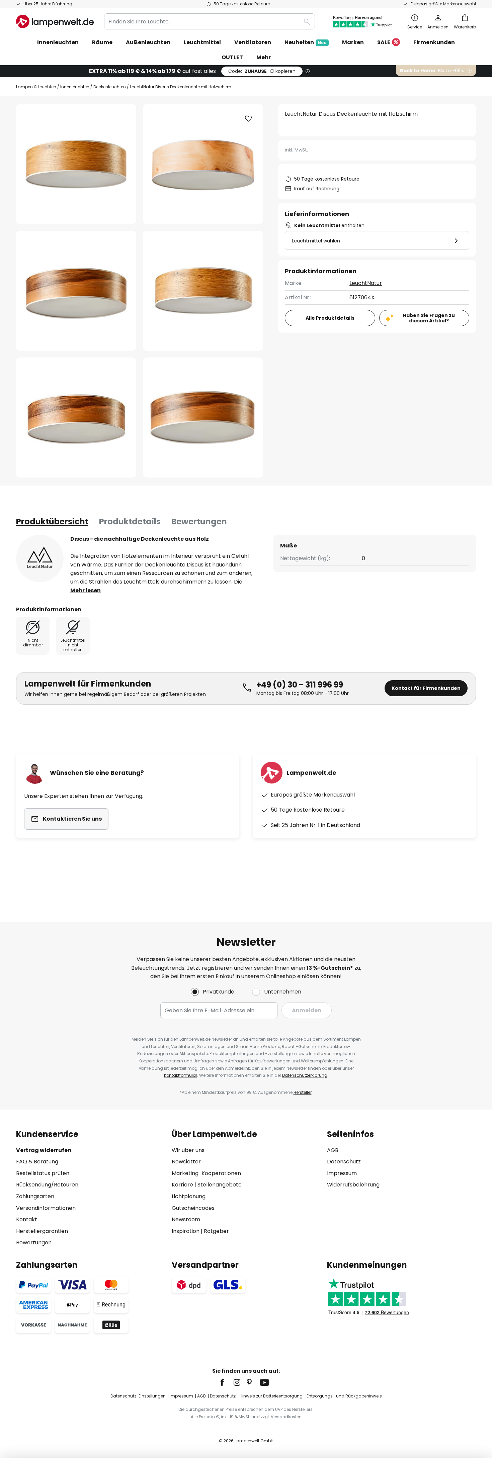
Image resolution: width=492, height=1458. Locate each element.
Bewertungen (199, 521)
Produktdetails (130, 521)
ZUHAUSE (262, 71)
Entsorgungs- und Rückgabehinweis (344, 1396)
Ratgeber (216, 1231)
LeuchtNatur (365, 283)
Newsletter (186, 1161)
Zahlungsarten (35, 1196)
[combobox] (209, 21)
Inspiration (185, 1231)
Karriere (182, 1184)
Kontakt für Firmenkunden (426, 688)
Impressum (342, 1173)
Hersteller (303, 1092)
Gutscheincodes (193, 1208)
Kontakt (26, 1219)
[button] (76, 291)
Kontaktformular (180, 1075)
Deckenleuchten (109, 87)
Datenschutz (344, 1161)
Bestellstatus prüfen (42, 1173)
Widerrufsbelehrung (353, 1184)
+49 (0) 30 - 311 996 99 (299, 684)
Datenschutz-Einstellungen (138, 1396)
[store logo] (55, 21)
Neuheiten (305, 42)
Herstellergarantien (42, 1231)
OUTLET (232, 57)
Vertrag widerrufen (43, 1150)
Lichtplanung (189, 1196)
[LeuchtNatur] (40, 558)
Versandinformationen (46, 1208)
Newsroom (186, 1219)
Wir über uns (188, 1150)
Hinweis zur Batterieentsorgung (271, 1396)
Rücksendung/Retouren (47, 1184)
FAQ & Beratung (37, 1161)
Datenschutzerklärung (304, 1075)
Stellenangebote (219, 1184)
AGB (332, 1150)
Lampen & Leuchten (36, 87)
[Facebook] (227, 1382)
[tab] (52, 521)
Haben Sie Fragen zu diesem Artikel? (429, 318)
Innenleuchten (74, 87)
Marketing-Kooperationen (206, 1173)
